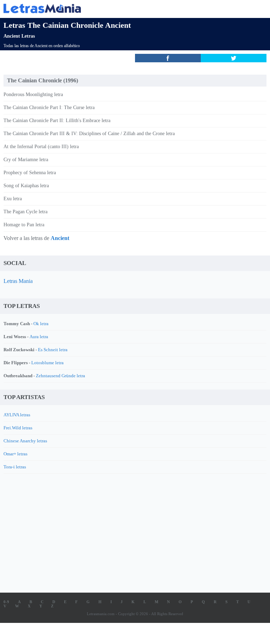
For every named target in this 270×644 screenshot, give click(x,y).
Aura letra (39, 336)
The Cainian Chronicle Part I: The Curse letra (49, 107)
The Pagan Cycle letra (25, 211)
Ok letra (41, 323)
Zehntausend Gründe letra (60, 375)
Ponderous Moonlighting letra (33, 94)
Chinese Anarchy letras (25, 440)
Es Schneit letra (53, 349)
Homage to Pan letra (24, 224)
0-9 (6, 602)
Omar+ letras (15, 453)
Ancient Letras (19, 36)
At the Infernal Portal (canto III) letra (41, 146)
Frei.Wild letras (18, 427)
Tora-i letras (15, 466)
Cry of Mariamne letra (26, 159)
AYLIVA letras (17, 414)
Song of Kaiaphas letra (26, 185)
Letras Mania (18, 281)
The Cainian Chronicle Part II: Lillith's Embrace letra (57, 120)
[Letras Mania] (124, 8)
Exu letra (13, 198)
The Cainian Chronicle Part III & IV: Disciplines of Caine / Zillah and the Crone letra (89, 133)
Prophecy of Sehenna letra (30, 172)
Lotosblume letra (47, 362)
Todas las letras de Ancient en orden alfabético (42, 45)
